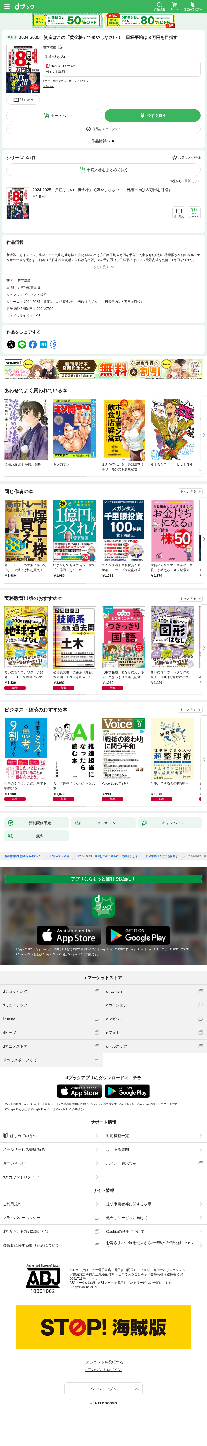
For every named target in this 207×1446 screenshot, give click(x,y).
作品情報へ (100, 141)
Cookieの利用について (125, 1231)
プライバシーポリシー (21, 1218)
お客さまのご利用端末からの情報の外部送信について (149, 1245)
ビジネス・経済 (35, 295)
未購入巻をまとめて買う (107, 170)
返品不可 (48, 86)
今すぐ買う (156, 115)
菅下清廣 (49, 48)
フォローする (60, 47)
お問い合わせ (14, 1163)
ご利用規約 (12, 1204)
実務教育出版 (30, 288)
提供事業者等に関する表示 (128, 1204)
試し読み (26, 100)
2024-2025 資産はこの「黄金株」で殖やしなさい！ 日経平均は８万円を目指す (102, 190)
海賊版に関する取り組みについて (31, 1245)
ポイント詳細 (55, 72)
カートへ (58, 115)
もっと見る (188, 491)
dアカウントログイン (21, 1177)
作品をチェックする (107, 129)
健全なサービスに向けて (127, 1218)
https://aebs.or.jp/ (85, 1287)
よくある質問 (117, 1149)
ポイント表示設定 (121, 1163)
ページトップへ (103, 1389)
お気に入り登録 (189, 157)
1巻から (176, 181)
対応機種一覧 (117, 1135)
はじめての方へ (23, 1135)
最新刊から (192, 181)
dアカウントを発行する (103, 1362)
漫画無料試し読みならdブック (22, 856)
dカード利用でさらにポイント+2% (64, 80)
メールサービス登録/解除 (24, 1149)
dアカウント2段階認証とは (26, 1231)
